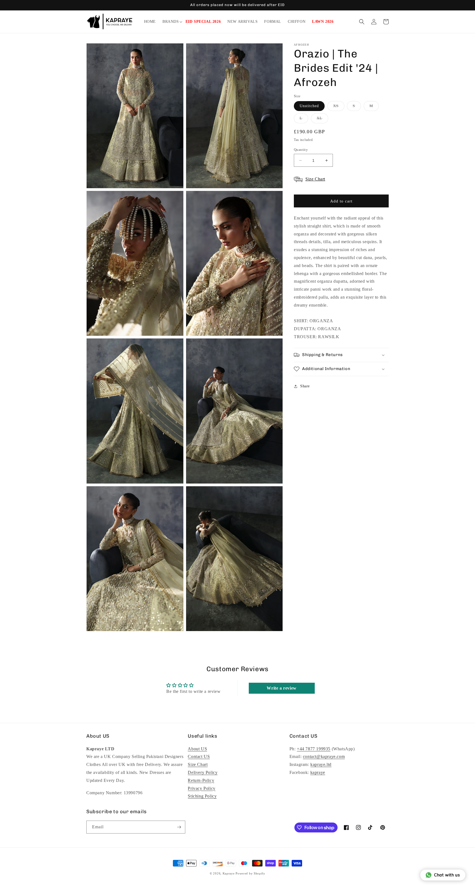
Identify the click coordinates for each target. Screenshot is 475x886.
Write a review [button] (281, 688)
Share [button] (305, 386)
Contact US (199, 756)
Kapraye (229, 873)
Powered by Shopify (250, 873)
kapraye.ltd (321, 764)
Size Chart (198, 764)
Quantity (301, 150)
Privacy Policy (201, 788)
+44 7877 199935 (313, 748)
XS (338, 107)
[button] (170, 21)
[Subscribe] (179, 827)
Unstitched (309, 106)
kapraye (317, 772)
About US (197, 748)
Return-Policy (201, 780)
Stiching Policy (202, 796)
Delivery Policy (202, 772)
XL (322, 119)
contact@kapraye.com (324, 756)
